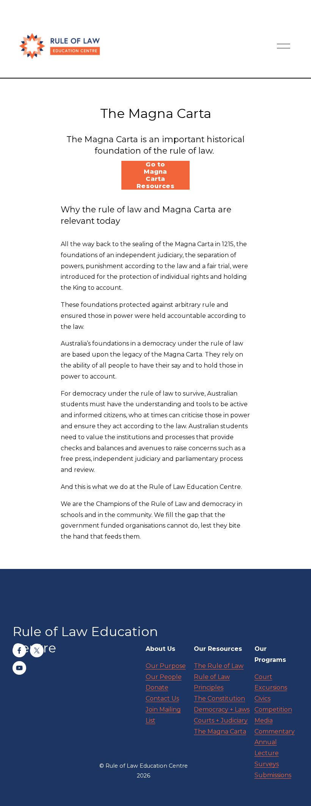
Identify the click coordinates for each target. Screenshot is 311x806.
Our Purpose (166, 665)
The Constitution (219, 698)
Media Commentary (274, 726)
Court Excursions (270, 682)
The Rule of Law (218, 665)
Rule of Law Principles (212, 682)
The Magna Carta (220, 731)
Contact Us (162, 698)
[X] (37, 650)
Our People (164, 676)
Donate (157, 687)
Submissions (272, 775)
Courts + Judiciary (221, 720)
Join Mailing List (163, 715)
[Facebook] (19, 650)
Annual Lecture (266, 747)
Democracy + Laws (222, 709)
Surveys (266, 764)
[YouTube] (19, 668)
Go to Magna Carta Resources (155, 175)
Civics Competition (273, 704)
